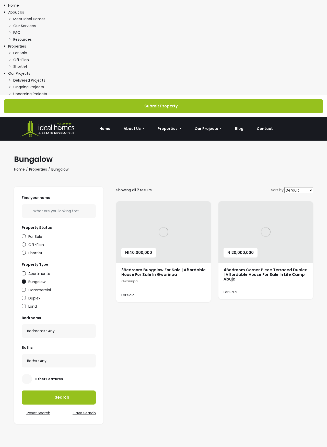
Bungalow (36, 281)
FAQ (16, 32)
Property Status (37, 227)
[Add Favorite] (191, 295)
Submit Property (161, 106)
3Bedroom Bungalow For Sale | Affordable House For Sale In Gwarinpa (163, 272)
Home (13, 5)
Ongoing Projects (28, 87)
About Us (16, 12)
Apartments (39, 273)
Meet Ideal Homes (29, 18)
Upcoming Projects (30, 93)
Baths (27, 347)
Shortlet (20, 66)
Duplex (34, 298)
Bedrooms (31, 317)
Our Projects (19, 73)
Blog (239, 128)
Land (32, 306)
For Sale (20, 52)
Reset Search (38, 413)
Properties (17, 46)
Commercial (39, 289)
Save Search (84, 413)
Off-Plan (21, 59)
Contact (265, 128)
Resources (22, 39)
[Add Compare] (201, 295)
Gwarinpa (129, 281)
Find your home (36, 197)
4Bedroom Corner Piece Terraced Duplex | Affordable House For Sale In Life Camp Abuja (265, 274)
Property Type (35, 264)
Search (61, 397)
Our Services (24, 25)
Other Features (48, 379)
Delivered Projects (29, 80)
